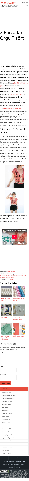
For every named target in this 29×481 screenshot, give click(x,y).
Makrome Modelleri (6, 453)
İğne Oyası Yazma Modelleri (8, 398)
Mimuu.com (8, 3)
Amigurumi (4, 425)
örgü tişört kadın (15, 275)
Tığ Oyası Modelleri (6, 404)
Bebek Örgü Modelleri (7, 413)
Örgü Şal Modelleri (6, 422)
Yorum (2, 352)
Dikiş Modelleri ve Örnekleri (8, 441)
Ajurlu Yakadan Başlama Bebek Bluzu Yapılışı (5, 337)
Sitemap (18, 467)
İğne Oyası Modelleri (6, 392)
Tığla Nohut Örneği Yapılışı (18, 299)
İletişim (11, 467)
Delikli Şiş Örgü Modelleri (5, 299)
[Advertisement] (14, 18)
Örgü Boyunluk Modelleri (7, 432)
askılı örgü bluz (9, 274)
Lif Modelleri (4, 410)
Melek (11, 279)
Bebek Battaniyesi (6, 419)
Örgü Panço (4, 317)
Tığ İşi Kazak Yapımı (18, 336)
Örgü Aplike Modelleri (7, 428)
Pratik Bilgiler (5, 444)
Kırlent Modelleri (5, 450)
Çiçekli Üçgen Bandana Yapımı (17, 318)
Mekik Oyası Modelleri (7, 401)
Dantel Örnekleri (5, 416)
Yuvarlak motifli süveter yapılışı (10, 108)
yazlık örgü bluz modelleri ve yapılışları (13, 276)
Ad (1, 367)
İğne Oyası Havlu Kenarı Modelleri (9, 395)
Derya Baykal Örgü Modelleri (8, 438)
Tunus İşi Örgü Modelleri (7, 435)
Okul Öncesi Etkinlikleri (7, 447)
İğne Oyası (4, 458)
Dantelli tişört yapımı (16, 94)
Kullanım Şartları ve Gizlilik (18, 464)
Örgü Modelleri (11, 271)
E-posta (3, 374)
